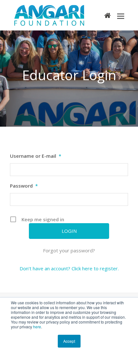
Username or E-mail (35, 156)
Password (24, 185)
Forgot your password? (69, 250)
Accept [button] (69, 341)
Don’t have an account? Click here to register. (69, 268)
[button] (120, 16)
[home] (107, 15)
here (37, 326)
